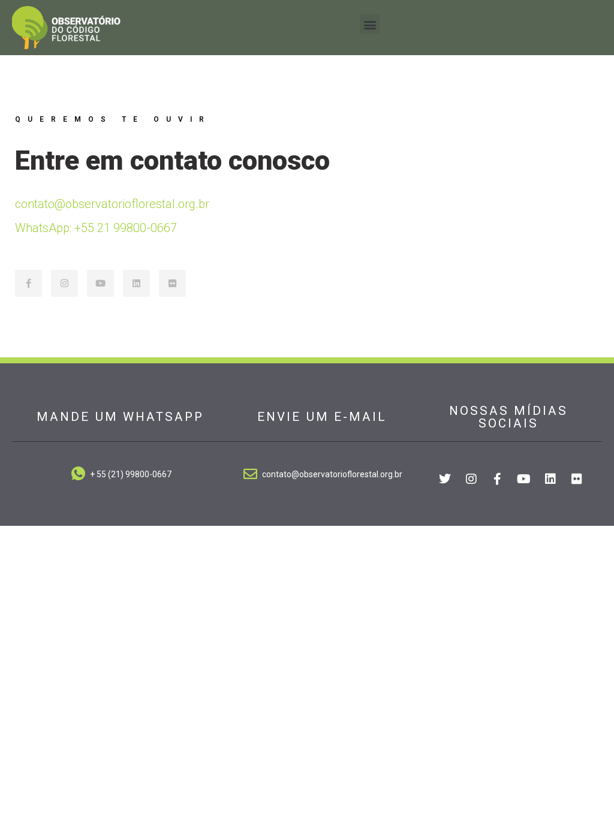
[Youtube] (100, 283)
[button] (370, 24)
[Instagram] (64, 283)
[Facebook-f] (28, 283)
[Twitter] (445, 479)
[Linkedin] (136, 283)
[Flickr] (172, 283)
